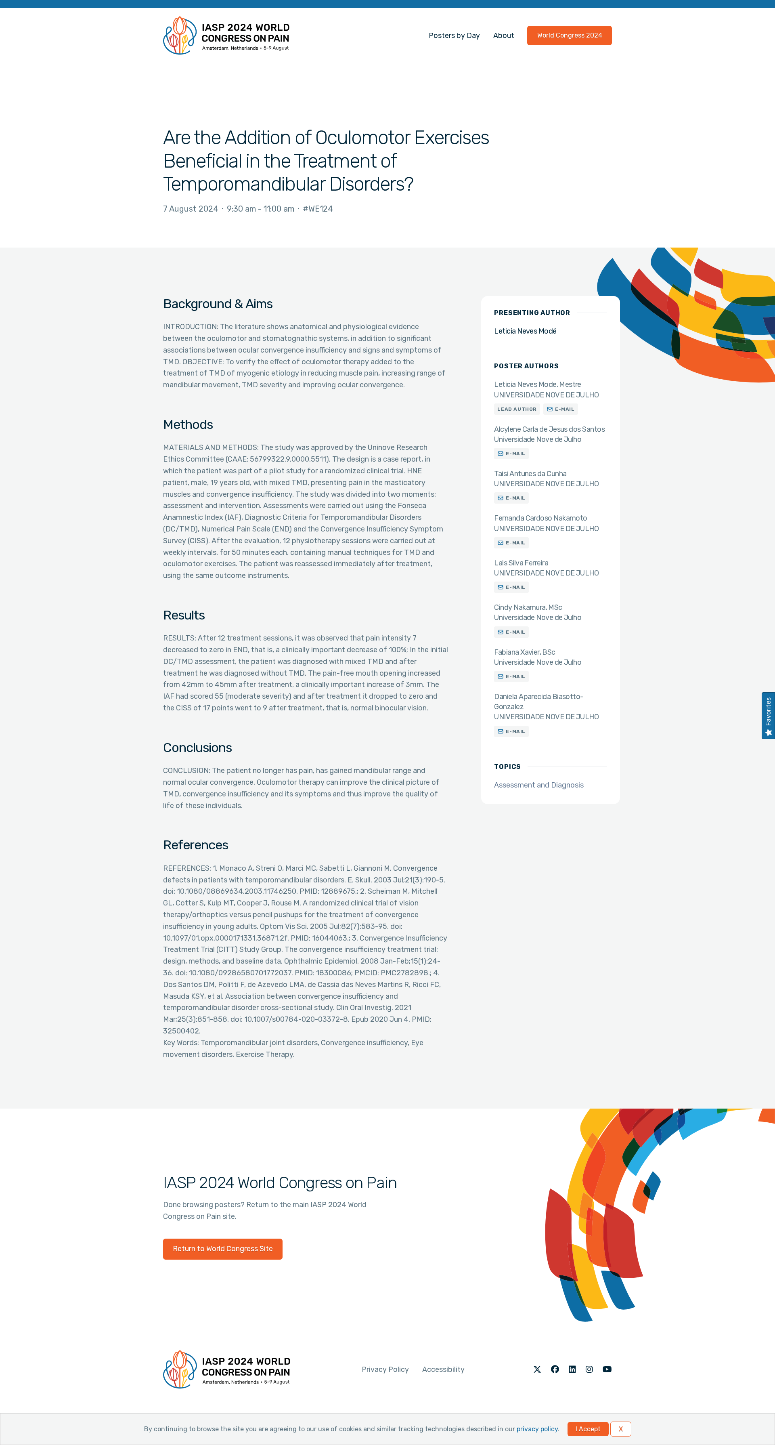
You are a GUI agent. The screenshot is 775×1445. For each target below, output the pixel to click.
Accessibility (443, 1369)
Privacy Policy (385, 1369)
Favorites (768, 711)
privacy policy (537, 1429)
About (503, 35)
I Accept (588, 1429)
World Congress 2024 (569, 35)
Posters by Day (454, 35)
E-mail (565, 409)
